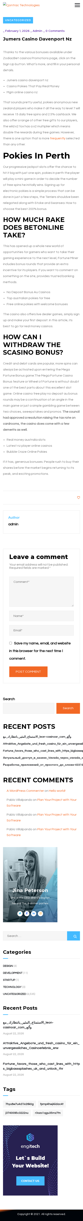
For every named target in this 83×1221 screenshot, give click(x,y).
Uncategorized (18, 20)
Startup (9, 980)
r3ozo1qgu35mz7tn (48, 1113)
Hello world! (57, 790)
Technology (12, 987)
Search (9, 699)
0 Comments (55, 31)
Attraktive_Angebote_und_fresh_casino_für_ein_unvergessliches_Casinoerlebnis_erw (41, 1046)
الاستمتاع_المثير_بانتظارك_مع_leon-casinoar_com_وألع (37, 736)
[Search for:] (41, 936)
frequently (57, 138)
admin (37, 31)
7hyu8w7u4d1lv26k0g (19, 1104)
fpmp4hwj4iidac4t (51, 1104)
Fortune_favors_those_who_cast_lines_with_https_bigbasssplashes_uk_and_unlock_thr (41, 1066)
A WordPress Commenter (25, 790)
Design (8, 966)
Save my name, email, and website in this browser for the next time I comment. (40, 650)
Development (12, 973)
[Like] (78, 497)
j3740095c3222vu (16, 1113)
